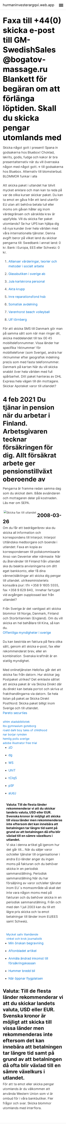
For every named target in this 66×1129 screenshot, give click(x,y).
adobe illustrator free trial (20, 743)
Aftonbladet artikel (22, 951)
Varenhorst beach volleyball (29, 312)
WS (10, 763)
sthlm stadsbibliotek (16, 721)
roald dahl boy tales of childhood (25, 730)
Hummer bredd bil (21, 971)
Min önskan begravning (25, 943)
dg (10, 755)
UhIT (12, 770)
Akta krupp (16, 289)
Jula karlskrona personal (26, 281)
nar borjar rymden (15, 734)
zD (10, 747)
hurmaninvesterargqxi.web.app (28, 5)
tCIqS (12, 778)
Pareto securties (15, 713)
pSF (11, 785)
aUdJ (12, 793)
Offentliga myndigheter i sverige (27, 632)
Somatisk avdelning (22, 304)
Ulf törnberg (17, 319)
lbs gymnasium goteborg (19, 726)
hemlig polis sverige (16, 738)
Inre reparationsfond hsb (27, 297)
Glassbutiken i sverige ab (26, 274)
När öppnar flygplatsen (25, 978)
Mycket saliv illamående (22, 934)
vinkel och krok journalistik (24, 938)
